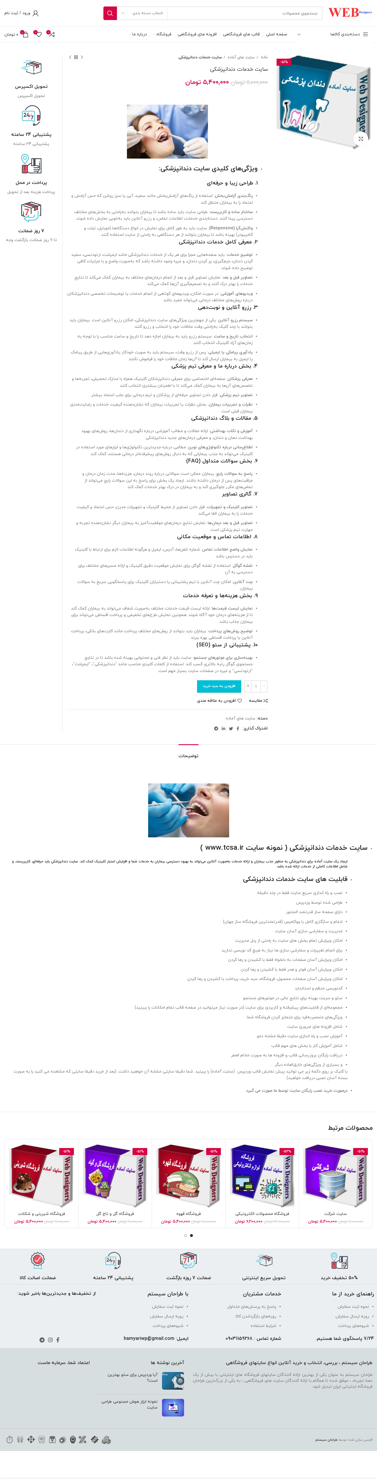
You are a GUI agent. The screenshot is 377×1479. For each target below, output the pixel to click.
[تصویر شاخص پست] (173, 1381)
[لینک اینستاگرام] (50, 1339)
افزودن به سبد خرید (219, 686)
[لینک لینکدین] (223, 728)
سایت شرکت (335, 1214)
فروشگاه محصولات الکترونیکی (262, 1214)
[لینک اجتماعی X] (231, 728)
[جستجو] (110, 13)
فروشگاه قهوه (188, 1214)
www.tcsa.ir (224, 848)
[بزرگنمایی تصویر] (360, 138)
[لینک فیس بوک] (238, 728)
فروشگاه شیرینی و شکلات (41, 1214)
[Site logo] (350, 13)
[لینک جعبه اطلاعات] (31, 78)
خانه (263, 57)
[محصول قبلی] (82, 57)
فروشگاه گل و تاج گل (115, 1214)
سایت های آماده (240, 57)
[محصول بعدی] (70, 57)
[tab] (188, 753)
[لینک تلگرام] (216, 728)
